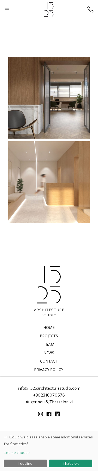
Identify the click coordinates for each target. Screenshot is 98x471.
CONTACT (49, 361)
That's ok (71, 463)
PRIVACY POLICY (49, 369)
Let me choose (17, 452)
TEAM (49, 344)
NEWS (49, 353)
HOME (49, 327)
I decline (25, 463)
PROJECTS (49, 336)
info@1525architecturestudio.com (49, 388)
